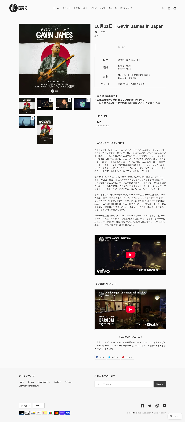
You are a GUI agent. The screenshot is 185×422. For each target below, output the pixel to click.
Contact (57, 382)
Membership (44, 382)
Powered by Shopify (159, 413)
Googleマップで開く (127, 78)
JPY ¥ (38, 406)
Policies (68, 382)
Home (21, 382)
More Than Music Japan (142, 413)
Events (31, 382)
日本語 (24, 406)
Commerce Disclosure (29, 386)
